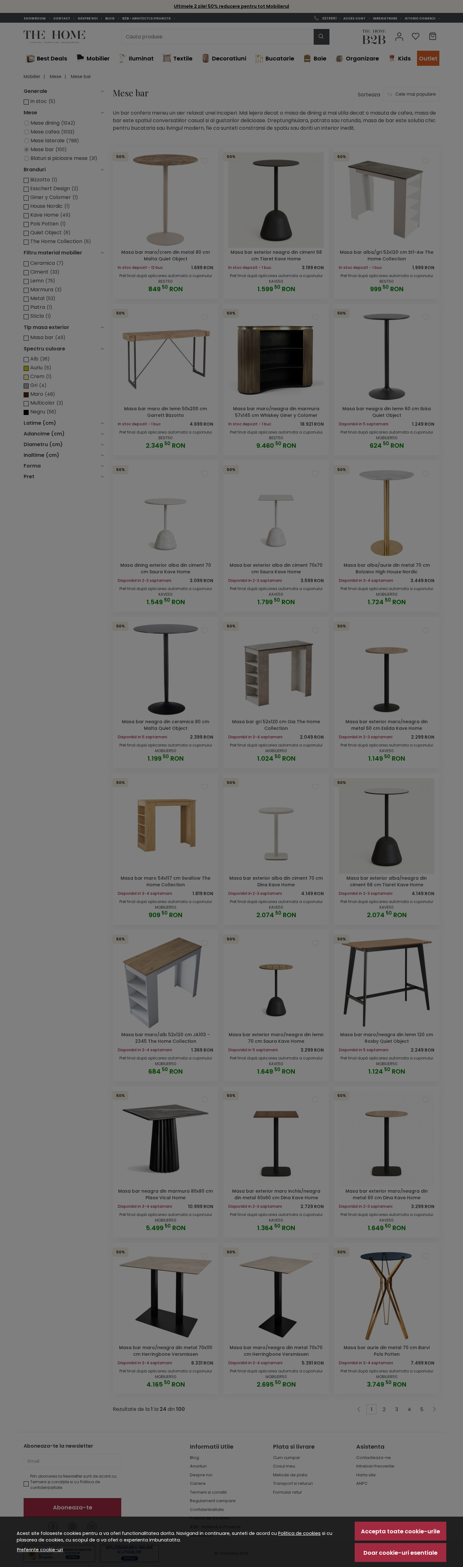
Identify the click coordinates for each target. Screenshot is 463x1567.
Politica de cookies (299, 1533)
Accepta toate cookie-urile (400, 1531)
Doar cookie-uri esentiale (400, 1553)
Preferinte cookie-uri (40, 1550)
